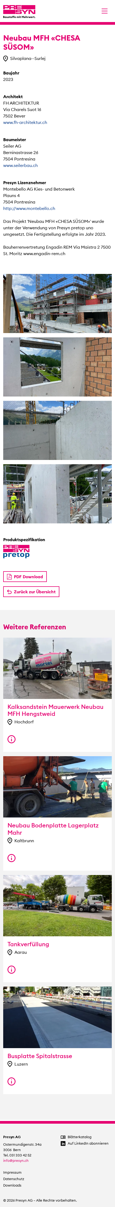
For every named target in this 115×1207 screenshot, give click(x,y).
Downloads (12, 1185)
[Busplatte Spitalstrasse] (11, 1081)
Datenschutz (13, 1179)
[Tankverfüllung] (11, 970)
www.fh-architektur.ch (25, 122)
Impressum (12, 1172)
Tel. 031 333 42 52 (17, 1155)
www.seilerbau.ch (20, 165)
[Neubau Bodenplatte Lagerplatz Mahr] (11, 858)
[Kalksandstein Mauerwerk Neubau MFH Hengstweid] (11, 739)
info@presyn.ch (16, 1160)
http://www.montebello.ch (29, 208)
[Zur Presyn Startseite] (19, 11)
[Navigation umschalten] (104, 11)
